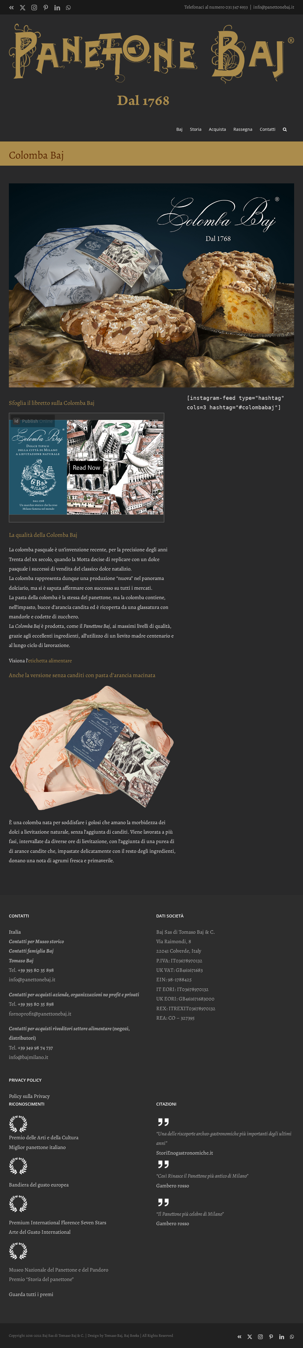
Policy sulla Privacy (29, 1096)
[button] (285, 128)
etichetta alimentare (50, 660)
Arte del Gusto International (39, 1231)
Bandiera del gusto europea (39, 1184)
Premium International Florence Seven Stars (57, 1222)
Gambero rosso (172, 1185)
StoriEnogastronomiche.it (184, 1152)
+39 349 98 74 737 (35, 1047)
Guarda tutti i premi (31, 1294)
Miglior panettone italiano (37, 1147)
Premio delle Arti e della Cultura (43, 1137)
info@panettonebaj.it (273, 7)
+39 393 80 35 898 (36, 970)
